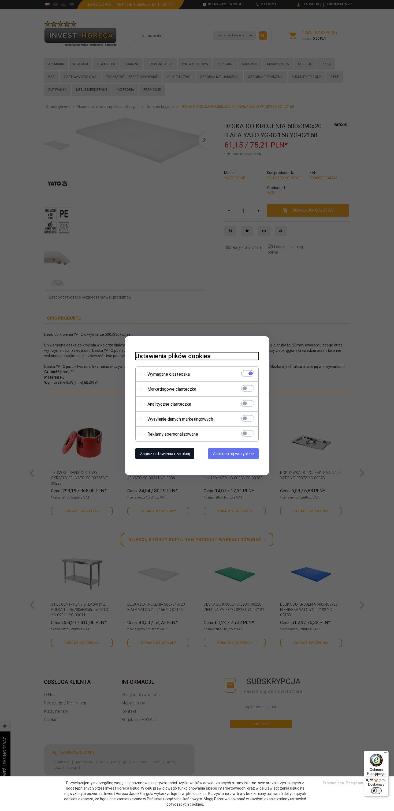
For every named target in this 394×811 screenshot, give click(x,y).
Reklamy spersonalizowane (172, 433)
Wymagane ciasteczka (168, 373)
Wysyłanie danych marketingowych (180, 418)
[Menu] (385, 754)
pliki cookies (196, 793)
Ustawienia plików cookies (173, 356)
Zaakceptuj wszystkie (233, 453)
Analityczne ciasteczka (169, 403)
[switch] (376, 790)
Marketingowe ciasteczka (171, 388)
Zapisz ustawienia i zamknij (165, 453)
